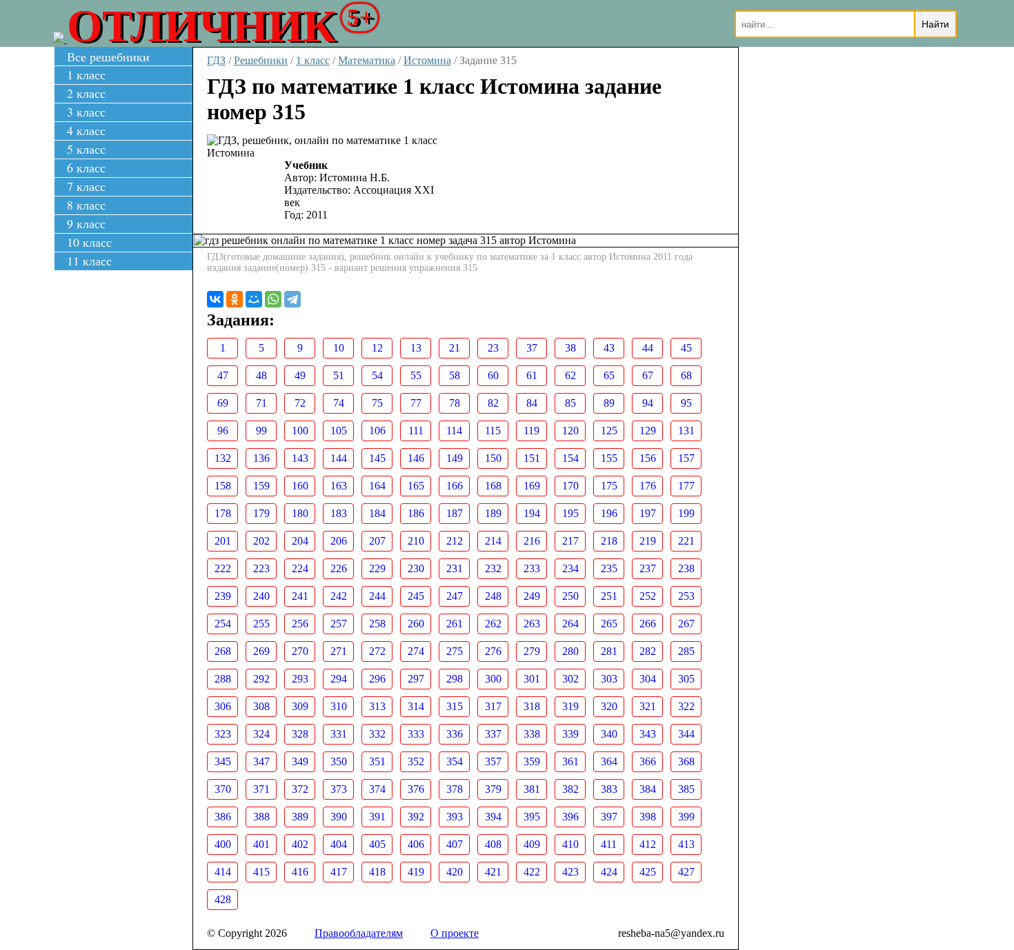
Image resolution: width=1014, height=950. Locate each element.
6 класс (86, 167)
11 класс (89, 260)
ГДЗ (216, 60)
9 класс (86, 223)
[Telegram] (292, 299)
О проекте (454, 933)
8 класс (86, 204)
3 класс (86, 111)
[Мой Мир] (254, 299)
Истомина (427, 60)
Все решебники (108, 56)
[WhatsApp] (273, 299)
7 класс (86, 186)
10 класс (89, 242)
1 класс (86, 74)
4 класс (86, 130)
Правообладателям (359, 933)
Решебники (261, 60)
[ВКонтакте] (215, 299)
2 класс (86, 93)
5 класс (86, 149)
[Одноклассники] (234, 299)
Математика (366, 60)
